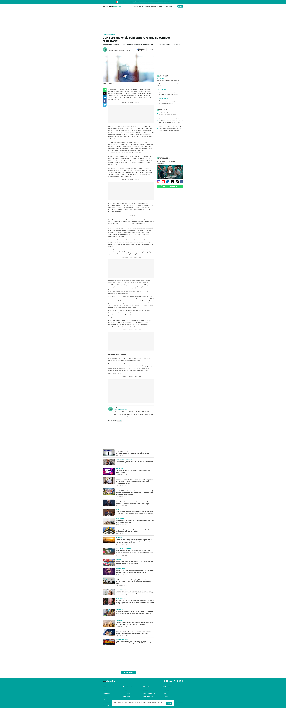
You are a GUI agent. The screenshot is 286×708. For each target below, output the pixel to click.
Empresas (105, 690)
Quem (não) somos (148, 696)
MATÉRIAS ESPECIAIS (150, 6)
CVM (119, 420)
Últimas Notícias (139, 6)
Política (125, 690)
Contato (165, 696)
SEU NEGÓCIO (161, 6)
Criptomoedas (167, 686)
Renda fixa (166, 690)
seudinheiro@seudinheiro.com (120, 409)
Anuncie (105, 696)
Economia (145, 690)
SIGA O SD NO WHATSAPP (171, 186)
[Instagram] (164, 681)
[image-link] (109, 452)
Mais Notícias (128, 672)
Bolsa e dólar (146, 686)
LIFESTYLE (169, 6)
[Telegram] (177, 681)
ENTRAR (180, 6)
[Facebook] (182, 681)
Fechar (169, 703)
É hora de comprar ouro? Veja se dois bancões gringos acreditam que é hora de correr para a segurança (143, 221)
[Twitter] (180, 681)
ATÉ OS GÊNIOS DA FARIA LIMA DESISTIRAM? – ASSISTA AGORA (152, 2)
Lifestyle (125, 699)
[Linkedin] (170, 681)
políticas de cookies (142, 704)
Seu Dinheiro (111, 48)
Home (104, 686)
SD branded (166, 693)
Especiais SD (126, 693)
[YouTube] (167, 681)
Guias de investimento (149, 693)
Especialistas (106, 693)
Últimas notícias (127, 686)
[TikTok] (174, 681)
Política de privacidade (109, 699)
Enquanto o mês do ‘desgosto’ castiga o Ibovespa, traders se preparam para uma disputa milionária (119, 221)
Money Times (126, 696)
